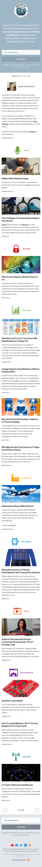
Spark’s (4, 224)
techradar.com (5, 362)
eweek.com (5, 392)
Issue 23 (21, 76)
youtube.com (5, 660)
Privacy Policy (8, 851)
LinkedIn (4, 138)
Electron (25, 224)
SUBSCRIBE (21, 59)
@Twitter (9, 138)
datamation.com (6, 465)
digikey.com (5, 598)
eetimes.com (5, 800)
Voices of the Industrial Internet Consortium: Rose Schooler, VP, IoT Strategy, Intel (17, 642)
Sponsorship (18, 851)
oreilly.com (5, 236)
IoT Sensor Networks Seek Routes (17, 785)
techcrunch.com (6, 744)
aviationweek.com (7, 529)
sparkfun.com (5, 716)
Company (27, 851)
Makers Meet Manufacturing (15, 178)
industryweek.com (7, 191)
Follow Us (34, 851)
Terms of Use (34, 849)
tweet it (33, 131)
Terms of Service (20, 856)
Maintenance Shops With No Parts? (18, 506)
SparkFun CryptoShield (12, 700)
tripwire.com (5, 297)
